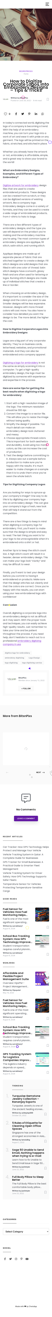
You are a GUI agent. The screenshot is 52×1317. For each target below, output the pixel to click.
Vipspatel (27, 759)
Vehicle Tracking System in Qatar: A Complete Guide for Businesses (23, 856)
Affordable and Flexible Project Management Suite (31, 743)
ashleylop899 (27, 1113)
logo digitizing (11, 663)
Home (26, 74)
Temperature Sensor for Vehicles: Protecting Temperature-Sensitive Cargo (22, 887)
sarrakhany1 (17, 926)
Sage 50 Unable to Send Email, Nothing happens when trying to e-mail (28, 1152)
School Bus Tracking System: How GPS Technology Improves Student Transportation (17, 939)
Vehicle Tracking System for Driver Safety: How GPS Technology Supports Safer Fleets (24, 876)
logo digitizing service (32, 663)
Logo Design (34, 658)
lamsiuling (26, 1140)
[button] (47, 4)
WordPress (26, 71)
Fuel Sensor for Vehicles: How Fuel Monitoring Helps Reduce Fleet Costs (15, 912)
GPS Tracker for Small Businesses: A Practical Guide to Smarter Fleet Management (23, 865)
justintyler (26, 1167)
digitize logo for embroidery (17, 653)
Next (38, 772)
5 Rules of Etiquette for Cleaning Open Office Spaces (27, 1125)
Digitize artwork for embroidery (21, 185)
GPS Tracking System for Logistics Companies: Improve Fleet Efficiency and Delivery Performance (17, 1057)
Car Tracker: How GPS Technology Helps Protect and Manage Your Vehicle (26, 848)
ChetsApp (33, 1306)
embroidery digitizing (14, 658)
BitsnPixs (24, 98)
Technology (28, 736)
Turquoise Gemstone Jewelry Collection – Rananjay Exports (26, 1098)
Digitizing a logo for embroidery (20, 362)
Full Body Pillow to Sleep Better (28, 1178)
